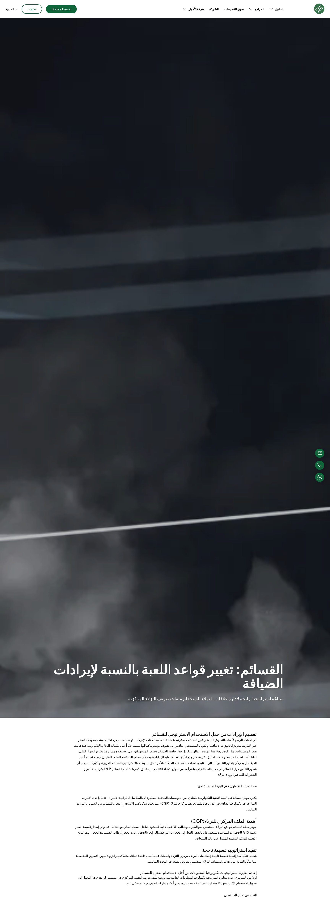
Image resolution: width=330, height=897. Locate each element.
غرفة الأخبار (196, 9)
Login (32, 9)
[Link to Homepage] (319, 9)
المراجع (259, 9)
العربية (10, 9)
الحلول (279, 9)
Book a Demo (61, 9)
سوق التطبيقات (234, 9)
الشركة (214, 9)
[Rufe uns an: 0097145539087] (319, 465)
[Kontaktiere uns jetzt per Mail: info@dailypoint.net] (319, 453)
